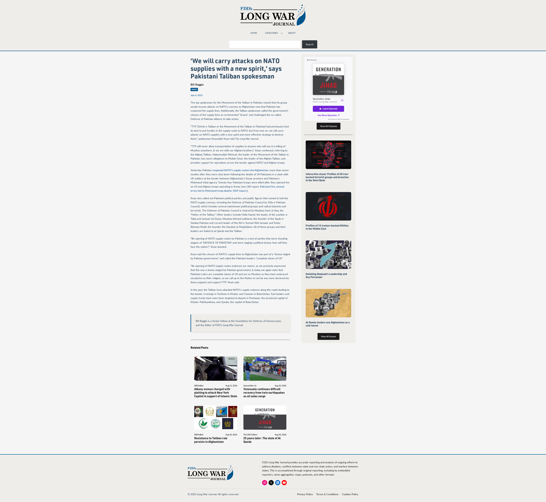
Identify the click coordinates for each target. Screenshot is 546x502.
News (194, 89)
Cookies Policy (350, 494)
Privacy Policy (305, 494)
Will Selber (198, 385)
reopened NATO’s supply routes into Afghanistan (240, 170)
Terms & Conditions (327, 494)
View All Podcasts (328, 126)
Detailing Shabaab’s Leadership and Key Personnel (326, 275)
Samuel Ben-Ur (250, 385)
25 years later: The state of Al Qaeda (262, 439)
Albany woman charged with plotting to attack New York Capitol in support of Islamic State (215, 392)
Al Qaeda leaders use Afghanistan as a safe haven (328, 324)
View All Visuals (328, 336)
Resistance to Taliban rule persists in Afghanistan (210, 439)
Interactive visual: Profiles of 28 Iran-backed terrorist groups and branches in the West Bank (327, 177)
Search (310, 44)
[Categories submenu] (282, 33)
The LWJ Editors (250, 434)
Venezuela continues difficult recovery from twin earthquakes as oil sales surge (264, 392)
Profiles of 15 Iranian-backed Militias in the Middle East (327, 227)
